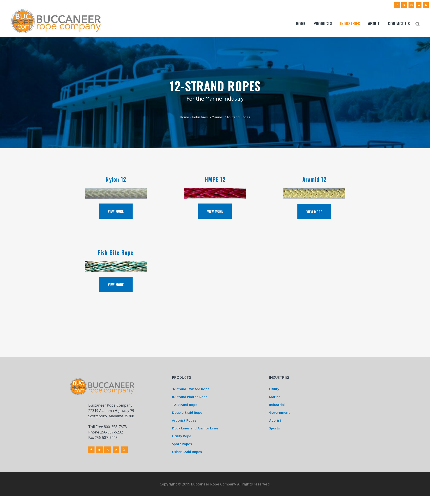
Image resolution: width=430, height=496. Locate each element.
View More (116, 211)
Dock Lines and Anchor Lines (195, 428)
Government (279, 412)
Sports (274, 428)
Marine (217, 117)
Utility (274, 389)
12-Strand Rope (184, 404)
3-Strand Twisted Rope (190, 389)
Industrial (277, 404)
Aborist (275, 420)
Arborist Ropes (184, 420)
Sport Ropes (182, 444)
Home (184, 117)
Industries (200, 117)
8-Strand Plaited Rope (190, 396)
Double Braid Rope (187, 412)
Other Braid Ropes (187, 451)
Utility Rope (181, 436)
